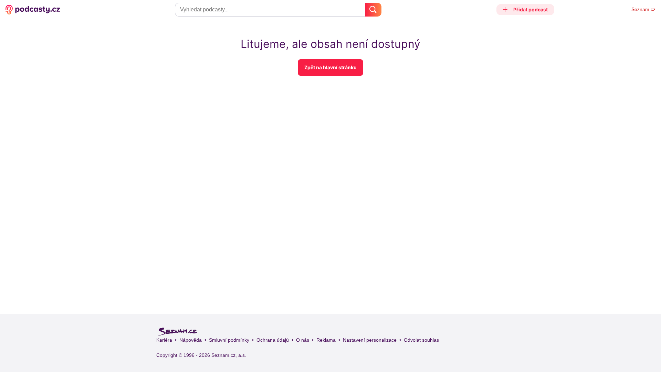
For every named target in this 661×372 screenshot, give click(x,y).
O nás (302, 340)
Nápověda (190, 340)
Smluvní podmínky (229, 340)
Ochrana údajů (272, 340)
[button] (525, 9)
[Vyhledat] (373, 10)
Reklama (326, 340)
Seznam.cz (643, 9)
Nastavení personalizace (370, 340)
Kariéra (164, 340)
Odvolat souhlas (421, 340)
